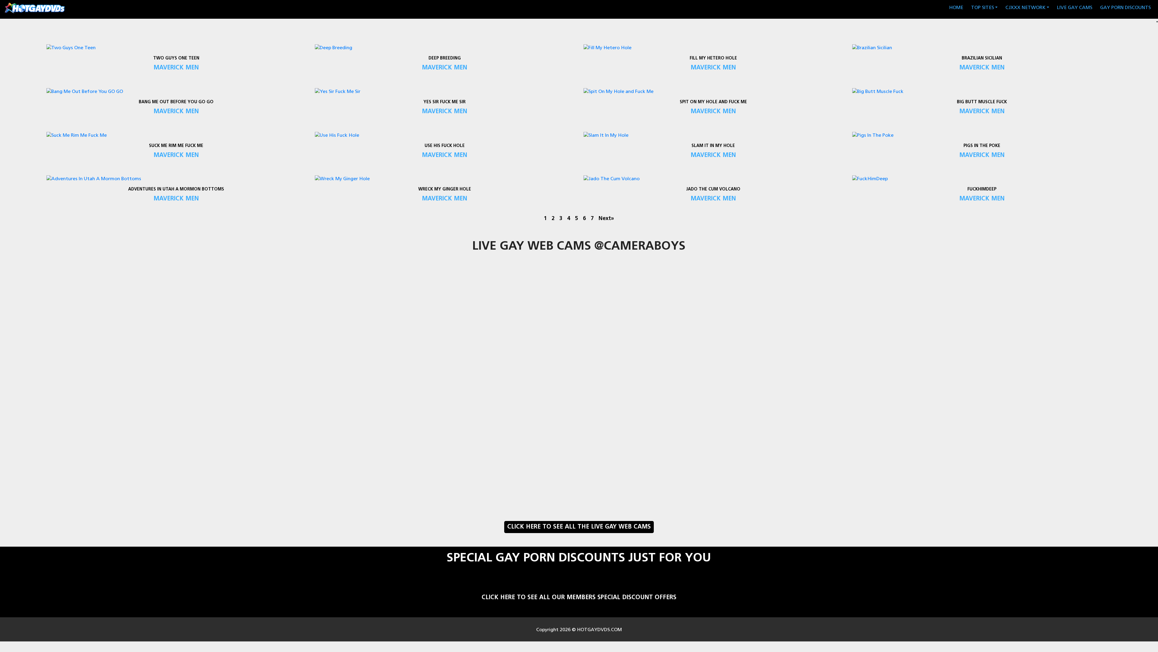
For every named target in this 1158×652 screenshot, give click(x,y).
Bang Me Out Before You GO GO (176, 102)
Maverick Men (176, 68)
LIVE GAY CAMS (1074, 7)
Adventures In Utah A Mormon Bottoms (176, 189)
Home (957, 7)
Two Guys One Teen (176, 58)
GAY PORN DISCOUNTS (1125, 7)
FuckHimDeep (981, 189)
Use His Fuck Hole (445, 146)
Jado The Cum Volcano (713, 189)
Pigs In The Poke (981, 146)
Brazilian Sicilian (982, 58)
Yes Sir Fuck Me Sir (445, 102)
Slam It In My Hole (713, 146)
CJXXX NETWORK (1025, 7)
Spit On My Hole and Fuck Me (713, 102)
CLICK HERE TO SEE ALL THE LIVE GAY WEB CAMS (579, 527)
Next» (606, 219)
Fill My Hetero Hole (713, 58)
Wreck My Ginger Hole (444, 189)
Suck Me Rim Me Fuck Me (176, 146)
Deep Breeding (445, 58)
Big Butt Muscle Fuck (982, 102)
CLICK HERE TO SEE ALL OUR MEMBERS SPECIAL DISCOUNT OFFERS (579, 598)
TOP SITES (982, 7)
